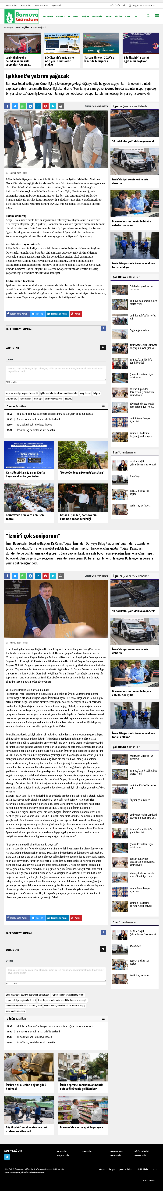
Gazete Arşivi (140, 1155)
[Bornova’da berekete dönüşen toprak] (29, 497)
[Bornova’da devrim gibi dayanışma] (83, 1109)
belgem (96, 393)
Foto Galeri (62, 1151)
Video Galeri (87, 1151)
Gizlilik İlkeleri (143, 1169)
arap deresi (85, 393)
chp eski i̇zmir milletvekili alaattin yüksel (24, 1005)
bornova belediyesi (53, 398)
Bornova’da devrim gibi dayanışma (81, 1127)
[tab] (103, 329)
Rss (155, 1169)
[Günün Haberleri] (103, 406)
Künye (102, 1169)
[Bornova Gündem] (21, 16)
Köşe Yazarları (63, 1155)
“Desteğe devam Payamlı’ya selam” (82, 472)
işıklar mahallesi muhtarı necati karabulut (59, 393)
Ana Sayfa (8, 27)
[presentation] (103, 328)
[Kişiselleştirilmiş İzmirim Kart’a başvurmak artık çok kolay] (29, 455)
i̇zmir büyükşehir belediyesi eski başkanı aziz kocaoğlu (62, 1000)
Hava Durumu (116, 1151)
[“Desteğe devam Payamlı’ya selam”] (83, 455)
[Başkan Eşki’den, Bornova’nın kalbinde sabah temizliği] (83, 497)
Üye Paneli (56, 5)
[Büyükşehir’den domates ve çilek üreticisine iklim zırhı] (29, 1109)
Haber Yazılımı (149, 1180)
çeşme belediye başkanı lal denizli (21, 1000)
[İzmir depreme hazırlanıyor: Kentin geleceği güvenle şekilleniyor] (83, 1067)
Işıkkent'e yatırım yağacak (34, 27)
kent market (25, 398)
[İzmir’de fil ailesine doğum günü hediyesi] (29, 1067)
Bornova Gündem (100, 106)
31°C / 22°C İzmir (118, 5)
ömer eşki (38, 398)
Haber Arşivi (115, 1155)
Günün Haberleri (142, 1151)
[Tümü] (135, 16)
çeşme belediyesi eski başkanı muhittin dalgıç (64, 1005)
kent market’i (12, 398)
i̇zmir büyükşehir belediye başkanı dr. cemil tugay (27, 994)
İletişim (112, 1169)
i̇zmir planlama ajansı (15, 1011)
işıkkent (68, 398)
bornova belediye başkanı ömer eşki (22, 393)
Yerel (18, 27)
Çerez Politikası (126, 1169)
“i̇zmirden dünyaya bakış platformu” (68, 994)
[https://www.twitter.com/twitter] (7, 1157)
